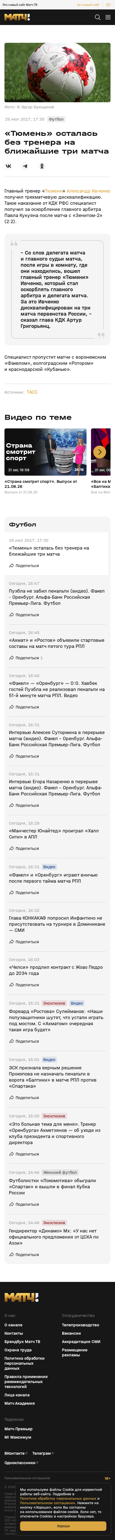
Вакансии (71, 1333)
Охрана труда (18, 1349)
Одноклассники (19, 1462)
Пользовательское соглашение (27, 1478)
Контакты (13, 1333)
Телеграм (41, 1453)
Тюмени (53, 191)
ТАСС (32, 392)
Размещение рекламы (74, 1352)
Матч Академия (19, 1403)
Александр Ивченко (88, 191)
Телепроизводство (80, 1324)
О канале (13, 1324)
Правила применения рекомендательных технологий (26, 1381)
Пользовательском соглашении (47, 1503)
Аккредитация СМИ (81, 1341)
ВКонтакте (14, 1453)
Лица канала (17, 1394)
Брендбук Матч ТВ (22, 1341)
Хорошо (63, 1526)
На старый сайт (88, 4)
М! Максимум (17, 1437)
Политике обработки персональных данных (58, 1498)
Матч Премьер (18, 1428)
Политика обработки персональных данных (24, 1363)
